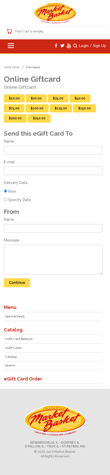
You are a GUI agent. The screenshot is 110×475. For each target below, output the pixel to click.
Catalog (11, 356)
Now (12, 191)
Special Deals (15, 316)
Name (9, 141)
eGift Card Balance (19, 339)
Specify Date (19, 200)
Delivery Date (16, 183)
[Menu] (11, 46)
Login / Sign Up (92, 46)
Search (10, 365)
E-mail (9, 162)
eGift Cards (13, 348)
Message (11, 240)
